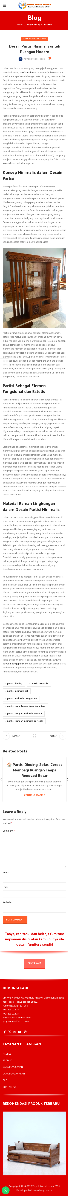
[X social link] (9, 1032)
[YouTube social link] (19, 1032)
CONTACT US (9, 1087)
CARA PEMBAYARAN (14, 1074)
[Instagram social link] (14, 1032)
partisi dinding (14, 684)
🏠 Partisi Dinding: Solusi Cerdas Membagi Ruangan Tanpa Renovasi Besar (34, 770)
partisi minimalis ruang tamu (22, 698)
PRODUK (7, 1060)
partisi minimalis (28, 73)
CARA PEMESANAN (13, 1067)
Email (5, 887)
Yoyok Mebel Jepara (34, 59)
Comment (9, 831)
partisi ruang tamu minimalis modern (26, 706)
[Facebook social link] (5, 1032)
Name (6, 872)
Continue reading (34, 795)
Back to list (34, 736)
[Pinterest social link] (25, 1032)
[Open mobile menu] (4, 5)
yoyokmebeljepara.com (15, 664)
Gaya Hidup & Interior (39, 25)
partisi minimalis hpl (17, 691)
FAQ (5, 1080)
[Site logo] (34, 5)
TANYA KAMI (34, 963)
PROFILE (7, 1054)
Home (20, 25)
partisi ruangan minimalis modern (24, 714)
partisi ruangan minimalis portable (25, 721)
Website (7, 902)
